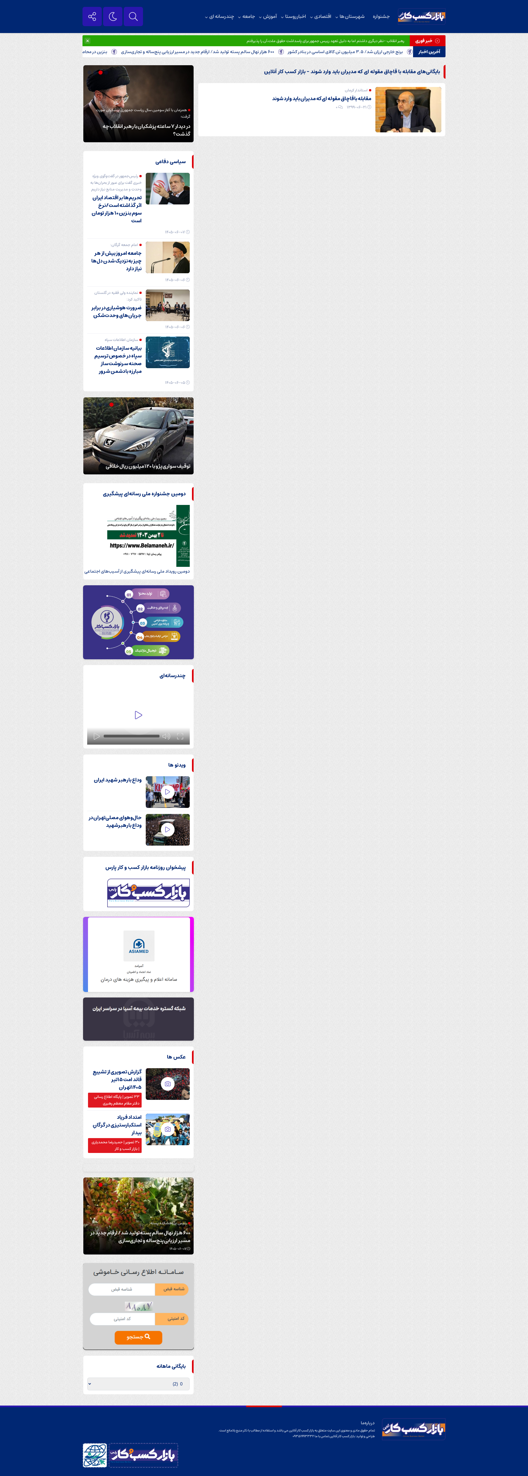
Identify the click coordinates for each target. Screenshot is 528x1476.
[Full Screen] (180, 736)
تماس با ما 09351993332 (311, 1436)
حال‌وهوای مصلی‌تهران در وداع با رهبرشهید (115, 821)
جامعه (248, 16)
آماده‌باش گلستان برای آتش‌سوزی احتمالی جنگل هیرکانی (140, 462)
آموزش (270, 16)
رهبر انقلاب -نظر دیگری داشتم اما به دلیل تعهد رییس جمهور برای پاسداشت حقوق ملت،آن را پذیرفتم (325, 41)
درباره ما (368, 1423)
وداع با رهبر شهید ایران (118, 780)
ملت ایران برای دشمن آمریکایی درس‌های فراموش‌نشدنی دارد (148, 130)
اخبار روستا (295, 16)
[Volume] (166, 736)
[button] (106, 72)
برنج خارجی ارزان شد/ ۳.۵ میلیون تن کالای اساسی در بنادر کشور (385, 52)
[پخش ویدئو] (138, 715)
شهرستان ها (352, 16)
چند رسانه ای (221, 16)
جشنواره (381, 16)
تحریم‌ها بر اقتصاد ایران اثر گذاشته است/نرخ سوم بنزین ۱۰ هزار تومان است (117, 209)
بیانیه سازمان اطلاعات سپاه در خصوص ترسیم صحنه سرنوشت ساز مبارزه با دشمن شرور (118, 360)
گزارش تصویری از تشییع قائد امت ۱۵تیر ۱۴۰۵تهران (117, 1079)
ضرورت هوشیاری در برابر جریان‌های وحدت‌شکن (116, 311)
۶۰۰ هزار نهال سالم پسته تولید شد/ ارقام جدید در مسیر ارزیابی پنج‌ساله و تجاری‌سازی (237, 52)
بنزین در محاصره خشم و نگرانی (119, 52)
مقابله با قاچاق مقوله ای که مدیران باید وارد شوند (321, 99)
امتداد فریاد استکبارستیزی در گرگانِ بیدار (117, 1125)
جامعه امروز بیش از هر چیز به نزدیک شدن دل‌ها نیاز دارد (116, 261)
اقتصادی (322, 16)
